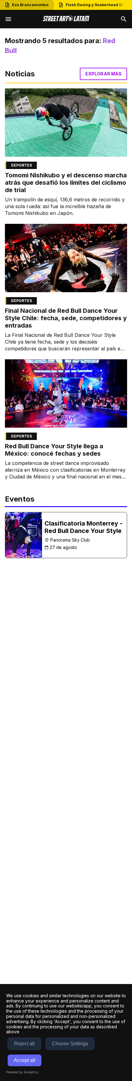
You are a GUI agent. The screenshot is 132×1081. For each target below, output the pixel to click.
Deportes (21, 165)
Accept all (24, 1060)
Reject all (24, 1043)
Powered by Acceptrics (22, 1072)
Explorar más (103, 73)
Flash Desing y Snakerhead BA (95, 4)
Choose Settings (70, 1043)
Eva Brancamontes (30, 4)
